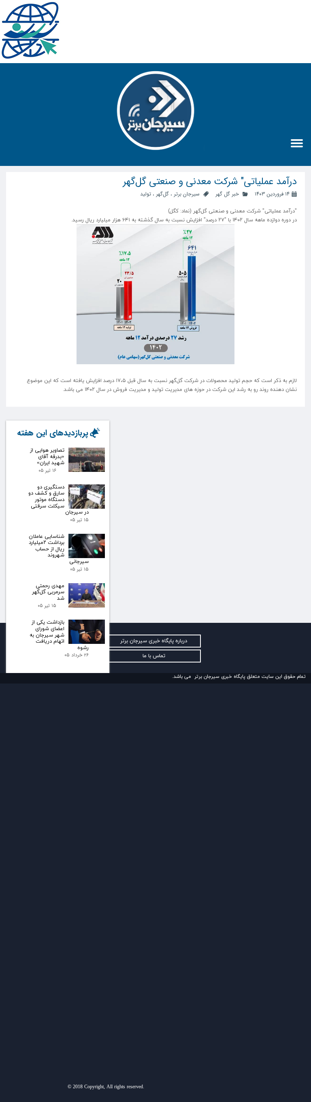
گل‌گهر (162, 194)
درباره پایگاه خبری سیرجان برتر (153, 641)
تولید (145, 194)
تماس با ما (154, 656)
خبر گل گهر (226, 194)
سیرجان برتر (187, 194)
